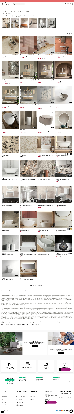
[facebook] (2, 410)
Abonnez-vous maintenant (65, 393)
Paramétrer (13, 408)
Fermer (5, 408)
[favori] (68, 4)
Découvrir (34, 345)
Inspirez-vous (33, 391)
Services (32, 397)
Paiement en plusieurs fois (27, 367)
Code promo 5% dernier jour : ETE (37, 0)
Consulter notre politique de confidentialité (9, 404)
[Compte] (70, 4)
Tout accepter (21, 408)
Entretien (32, 401)
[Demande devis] (65, 4)
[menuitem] (28, 4)
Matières (32, 399)
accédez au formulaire (49, 399)
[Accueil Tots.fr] (7, 3)
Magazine (32, 394)
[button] (2, 412)
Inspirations (32, 396)
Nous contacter (48, 391)
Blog (31, 393)
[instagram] (5, 410)
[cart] (72, 4)
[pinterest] (7, 410)
